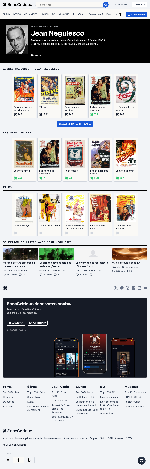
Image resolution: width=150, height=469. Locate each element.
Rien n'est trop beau (97, 227)
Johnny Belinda (22, 170)
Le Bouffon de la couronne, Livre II (86, 403)
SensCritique (36, 26)
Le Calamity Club (85, 397)
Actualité (8, 406)
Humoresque (71, 170)
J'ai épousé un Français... (123, 227)
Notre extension (53, 438)
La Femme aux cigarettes (97, 108)
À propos (8, 438)
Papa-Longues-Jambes (73, 108)
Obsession (8, 397)
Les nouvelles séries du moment (38, 408)
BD (102, 387)
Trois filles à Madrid (49, 225)
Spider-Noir (33, 397)
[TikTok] (133, 289)
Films (7, 387)
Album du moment (135, 406)
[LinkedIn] (139, 289)
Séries (32, 387)
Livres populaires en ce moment (87, 411)
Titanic (42, 107)
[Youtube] (145, 289)
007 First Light (60, 400)
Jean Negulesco (51, 26)
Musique (131, 387)
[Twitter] (116, 289)
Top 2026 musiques (135, 392)
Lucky (30, 401)
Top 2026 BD (107, 392)
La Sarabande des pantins (125, 108)
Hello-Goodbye (21, 225)
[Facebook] (122, 289)
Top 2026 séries (36, 392)
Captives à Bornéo (125, 170)
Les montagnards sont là (99, 172)
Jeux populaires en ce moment (62, 418)
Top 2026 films (11, 392)
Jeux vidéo (60, 387)
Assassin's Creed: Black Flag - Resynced (61, 409)
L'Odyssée (8, 401)
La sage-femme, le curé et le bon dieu (74, 227)
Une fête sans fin (109, 397)
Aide (66, 438)
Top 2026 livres (84, 392)
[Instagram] (127, 289)
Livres (81, 387)
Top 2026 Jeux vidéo (60, 394)
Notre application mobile (28, 438)
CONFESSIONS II (134, 397)
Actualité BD (107, 413)
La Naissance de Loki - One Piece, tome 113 (109, 405)
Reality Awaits (132, 401)
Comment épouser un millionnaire (23, 108)
